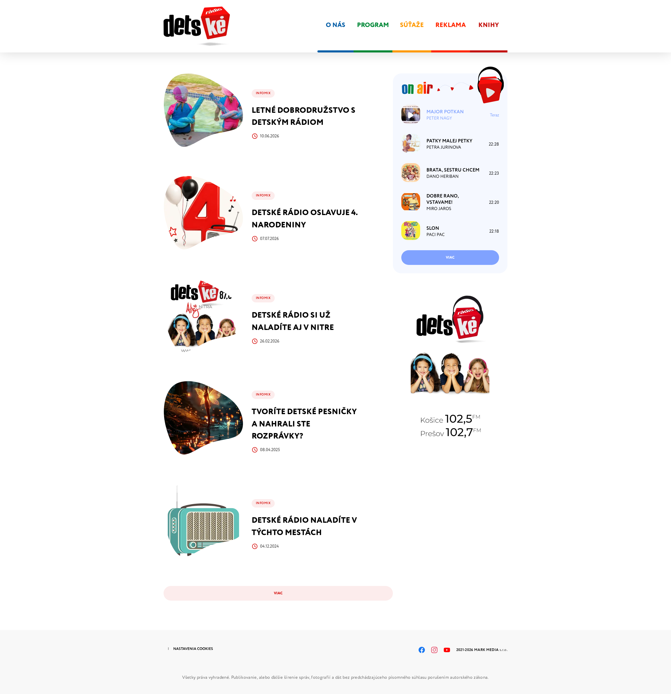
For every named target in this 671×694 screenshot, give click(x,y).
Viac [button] (450, 257)
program (373, 25)
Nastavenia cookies (193, 649)
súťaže (412, 25)
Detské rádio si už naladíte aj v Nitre (293, 321)
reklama (450, 25)
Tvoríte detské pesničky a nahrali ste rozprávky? (304, 424)
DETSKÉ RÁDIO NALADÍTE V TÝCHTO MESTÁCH (304, 526)
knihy (488, 25)
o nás (335, 25)
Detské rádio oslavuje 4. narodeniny (305, 218)
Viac (278, 593)
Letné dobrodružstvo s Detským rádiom (303, 116)
